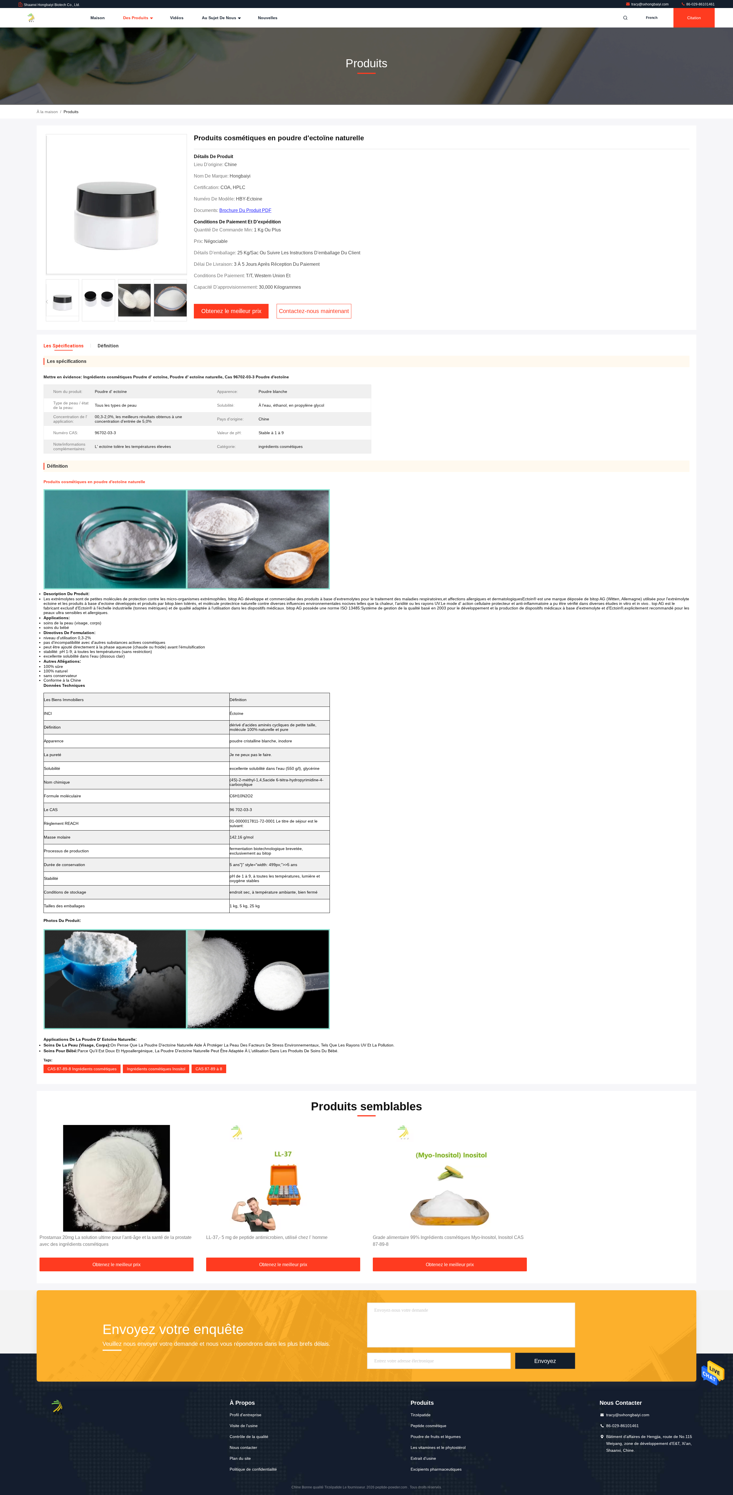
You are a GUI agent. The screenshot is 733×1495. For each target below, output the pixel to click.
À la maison (47, 111)
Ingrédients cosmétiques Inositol (156, 1069)
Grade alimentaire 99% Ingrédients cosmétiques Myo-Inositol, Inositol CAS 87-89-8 (448, 1241)
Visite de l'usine (244, 1425)
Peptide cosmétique (428, 1425)
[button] (186, 302)
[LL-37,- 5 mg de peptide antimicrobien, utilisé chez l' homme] (283, 1178)
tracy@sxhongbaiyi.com (650, 4)
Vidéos (177, 17)
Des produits (136, 17)
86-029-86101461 (700, 4)
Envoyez (545, 1361)
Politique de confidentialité (253, 1469)
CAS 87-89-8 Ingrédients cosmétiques (82, 1069)
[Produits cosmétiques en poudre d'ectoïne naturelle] (116, 205)
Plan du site (240, 1458)
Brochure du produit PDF (245, 210)
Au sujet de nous (219, 17)
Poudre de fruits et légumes (436, 1436)
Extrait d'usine (423, 1458)
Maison (97, 17)
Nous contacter (243, 1447)
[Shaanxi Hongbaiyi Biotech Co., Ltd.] (36, 17)
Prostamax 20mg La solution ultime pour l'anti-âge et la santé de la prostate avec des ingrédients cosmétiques (116, 1241)
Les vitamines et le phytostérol (438, 1447)
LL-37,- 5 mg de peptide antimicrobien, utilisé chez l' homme (267, 1237)
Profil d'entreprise (245, 1415)
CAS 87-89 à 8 (209, 1069)
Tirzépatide (421, 1415)
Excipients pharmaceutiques (436, 1469)
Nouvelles (267, 17)
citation (694, 17)
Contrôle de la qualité (249, 1436)
